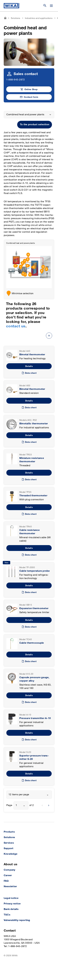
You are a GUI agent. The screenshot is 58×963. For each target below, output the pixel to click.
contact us (16, 326)
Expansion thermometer (33, 608)
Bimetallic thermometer (33, 423)
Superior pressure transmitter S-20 (34, 757)
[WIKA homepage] (11, 6)
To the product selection (34, 124)
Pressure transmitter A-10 (35, 718)
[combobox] (29, 795)
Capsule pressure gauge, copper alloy (34, 679)
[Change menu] (51, 6)
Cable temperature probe (34, 571)
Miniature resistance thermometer (31, 460)
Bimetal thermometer (32, 354)
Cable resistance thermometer (29, 532)
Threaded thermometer (33, 495)
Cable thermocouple (31, 642)
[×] (49, 335)
